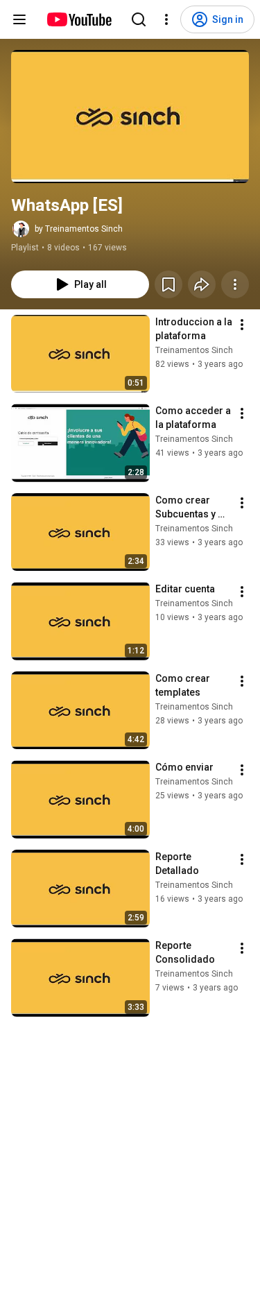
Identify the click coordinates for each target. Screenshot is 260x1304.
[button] (130, 116)
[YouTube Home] (78, 19)
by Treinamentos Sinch (79, 229)
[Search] (138, 19)
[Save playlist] (168, 284)
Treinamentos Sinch (194, 350)
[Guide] (19, 19)
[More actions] (235, 284)
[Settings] (166, 19)
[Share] (202, 284)
